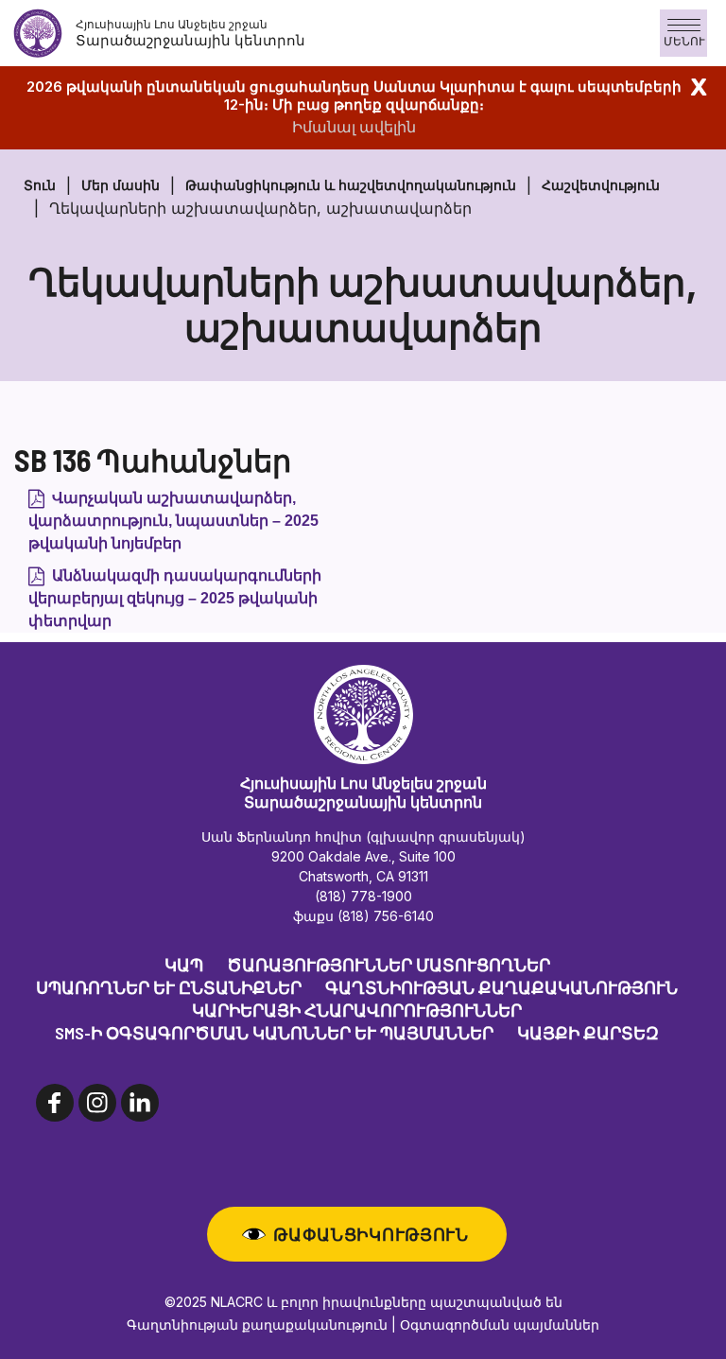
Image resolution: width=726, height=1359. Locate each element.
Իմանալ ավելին (354, 126)
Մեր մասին (120, 185)
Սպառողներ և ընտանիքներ (169, 987)
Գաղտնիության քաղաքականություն (501, 987)
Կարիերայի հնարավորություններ (357, 1010)
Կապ (183, 964)
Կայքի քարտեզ (588, 1032)
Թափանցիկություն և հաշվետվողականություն (350, 185)
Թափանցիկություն (371, 1234)
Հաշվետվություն (601, 185)
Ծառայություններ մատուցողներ (388, 964)
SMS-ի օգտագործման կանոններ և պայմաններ (274, 1032)
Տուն (40, 185)
